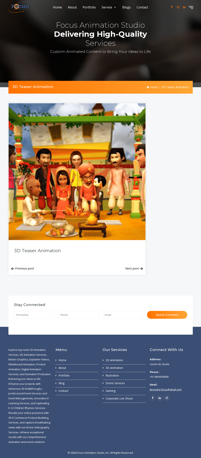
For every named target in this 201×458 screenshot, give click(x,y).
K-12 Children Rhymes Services (26, 408)
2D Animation (114, 360)
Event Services (33, 393)
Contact (142, 7)
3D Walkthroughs (31, 388)
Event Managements (20, 398)
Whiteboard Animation (21, 364)
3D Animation (114, 368)
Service (107, 7)
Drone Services (115, 383)
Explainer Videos (39, 359)
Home (57, 7)
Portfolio (89, 7)
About (72, 7)
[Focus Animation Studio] (20, 7)
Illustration (112, 375)
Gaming (110, 391)
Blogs (126, 7)
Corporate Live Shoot (119, 398)
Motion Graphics (18, 359)
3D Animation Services (33, 354)
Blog (61, 383)
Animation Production (38, 374)
